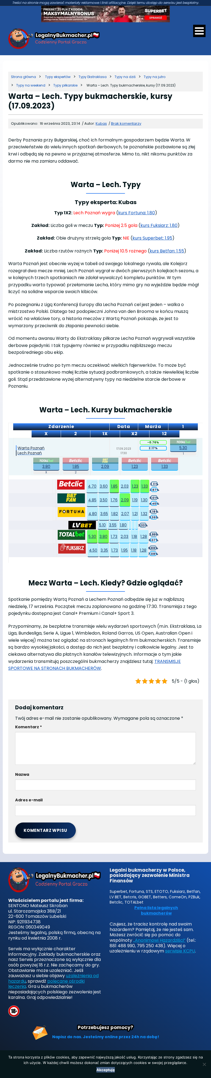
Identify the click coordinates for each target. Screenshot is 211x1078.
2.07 (125, 513)
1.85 (76, 466)
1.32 (144, 513)
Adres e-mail (29, 800)
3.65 (104, 513)
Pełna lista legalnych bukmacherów (156, 910)
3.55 (112, 525)
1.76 (114, 500)
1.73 (114, 536)
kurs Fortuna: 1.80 (136, 213)
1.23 (135, 466)
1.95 (124, 550)
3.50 (103, 500)
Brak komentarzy (126, 123)
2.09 (105, 466)
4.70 (92, 486)
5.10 (102, 525)
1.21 (135, 513)
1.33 (165, 466)
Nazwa (22, 774)
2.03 (125, 486)
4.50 (93, 550)
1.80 (123, 525)
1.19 (135, 500)
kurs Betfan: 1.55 (167, 251)
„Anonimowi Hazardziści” (159, 940)
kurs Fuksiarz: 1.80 (158, 225)
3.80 (46, 466)
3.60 (104, 486)
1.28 (143, 536)
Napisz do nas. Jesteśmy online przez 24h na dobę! (105, 1037)
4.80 (92, 513)
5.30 (183, 448)
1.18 (134, 536)
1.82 (114, 513)
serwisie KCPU (180, 951)
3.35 (104, 550)
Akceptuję (105, 1070)
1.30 (144, 500)
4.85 (92, 500)
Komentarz (28, 727)
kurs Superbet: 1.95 (152, 238)
